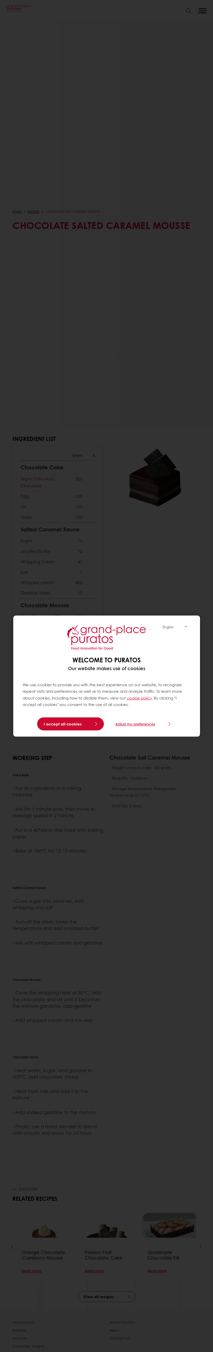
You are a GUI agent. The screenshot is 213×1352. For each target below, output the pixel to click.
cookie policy (139, 698)
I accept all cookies (63, 724)
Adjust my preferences (135, 724)
